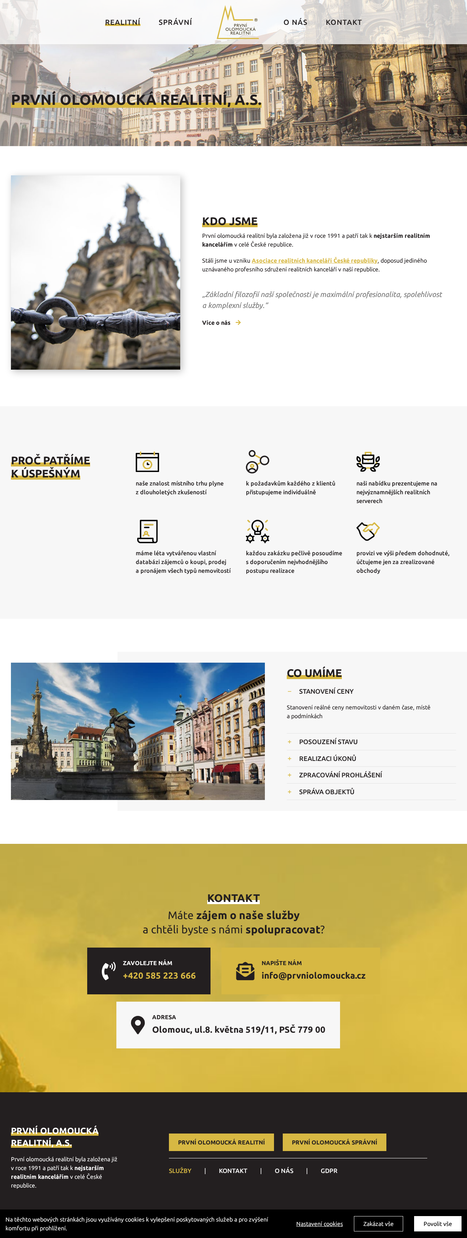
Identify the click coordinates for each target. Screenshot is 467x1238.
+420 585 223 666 (159, 975)
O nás (284, 1170)
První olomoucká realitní (221, 1142)
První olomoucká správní (334, 1142)
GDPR (329, 1170)
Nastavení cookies (319, 1223)
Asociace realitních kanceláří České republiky (315, 260)
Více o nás (217, 322)
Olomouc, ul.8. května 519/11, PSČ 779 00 (238, 1030)
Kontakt (233, 1170)
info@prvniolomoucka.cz (314, 975)
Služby (180, 1170)
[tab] (371, 691)
